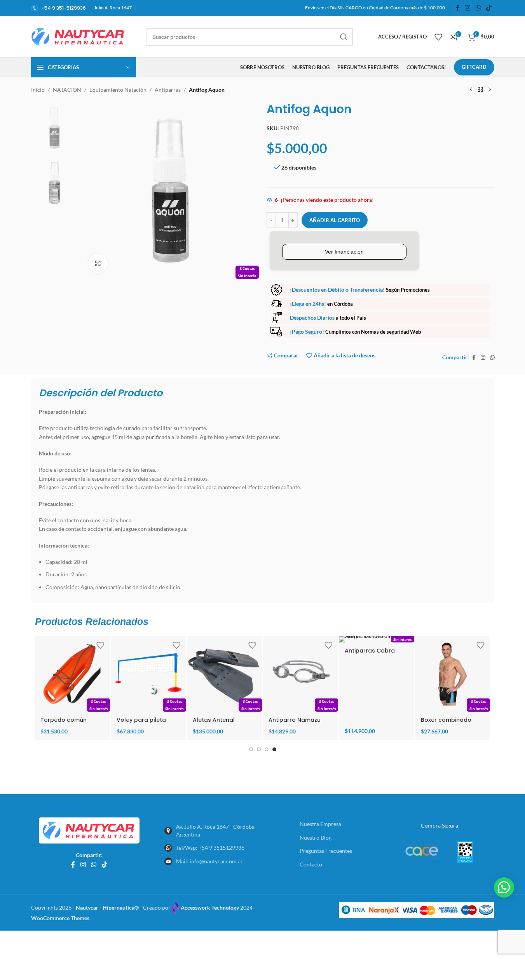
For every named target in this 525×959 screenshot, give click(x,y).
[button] (504, 887)
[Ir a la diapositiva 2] (259, 749)
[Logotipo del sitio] (78, 36)
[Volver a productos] (480, 89)
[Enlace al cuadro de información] (58, 8)
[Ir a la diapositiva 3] (267, 749)
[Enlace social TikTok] (488, 8)
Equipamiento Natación (118, 89)
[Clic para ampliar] (98, 263)
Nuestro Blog (315, 837)
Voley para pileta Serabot (141, 724)
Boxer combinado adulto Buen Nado (447, 724)
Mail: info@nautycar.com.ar (209, 861)
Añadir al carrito (334, 220)
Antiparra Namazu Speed (295, 724)
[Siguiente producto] (489, 89)
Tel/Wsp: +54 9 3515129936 (210, 847)
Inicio (38, 89)
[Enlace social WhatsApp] (478, 8)
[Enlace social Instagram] (467, 8)
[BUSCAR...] (344, 37)
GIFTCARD (474, 67)
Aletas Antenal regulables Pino (215, 724)
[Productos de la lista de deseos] (438, 37)
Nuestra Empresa (320, 824)
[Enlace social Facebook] (457, 8)
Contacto (311, 864)
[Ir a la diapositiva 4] (274, 749)
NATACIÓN (67, 89)
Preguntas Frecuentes (326, 850)
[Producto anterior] (471, 89)
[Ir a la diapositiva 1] (251, 749)
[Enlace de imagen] (89, 829)
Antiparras (168, 89)
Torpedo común (63, 720)
